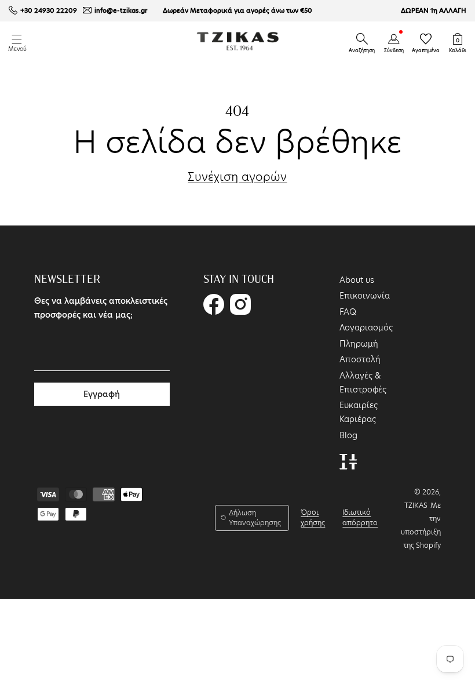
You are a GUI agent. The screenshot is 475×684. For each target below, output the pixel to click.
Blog (348, 435)
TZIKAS (415, 505)
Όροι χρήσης (313, 517)
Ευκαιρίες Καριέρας (358, 412)
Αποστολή (360, 359)
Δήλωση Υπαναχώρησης (255, 517)
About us (356, 280)
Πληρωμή (358, 344)
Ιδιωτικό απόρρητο (360, 517)
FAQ (347, 312)
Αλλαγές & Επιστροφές (362, 382)
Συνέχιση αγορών (237, 177)
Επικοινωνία (364, 295)
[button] (362, 39)
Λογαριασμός (366, 327)
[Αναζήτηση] (362, 39)
